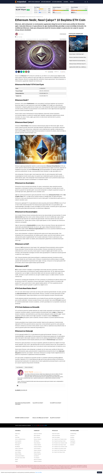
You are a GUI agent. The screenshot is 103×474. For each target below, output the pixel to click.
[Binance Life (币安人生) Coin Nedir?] (41, 411)
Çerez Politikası (18, 452)
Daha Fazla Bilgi (38, 472)
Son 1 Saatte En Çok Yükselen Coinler (59, 439)
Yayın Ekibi (17, 437)
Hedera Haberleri (37, 452)
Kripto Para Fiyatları (56, 433)
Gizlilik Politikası (18, 450)
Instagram (96, 41)
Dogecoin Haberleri (37, 450)
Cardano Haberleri (37, 444)
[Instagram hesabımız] (36, 425)
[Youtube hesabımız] (38, 425)
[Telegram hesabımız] (45, 425)
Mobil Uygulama (18, 442)
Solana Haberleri (92, 21)
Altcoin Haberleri (92, 17)
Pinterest (96, 51)
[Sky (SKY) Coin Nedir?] (58, 411)
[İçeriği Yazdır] (29, 72)
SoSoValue (72, 439)
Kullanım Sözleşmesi (19, 448)
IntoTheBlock (72, 442)
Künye (16, 435)
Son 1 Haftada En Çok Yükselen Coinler (59, 446)
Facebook (96, 34)
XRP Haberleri (92, 24)
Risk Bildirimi (17, 446)
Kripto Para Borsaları (56, 435)
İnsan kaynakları (18, 441)
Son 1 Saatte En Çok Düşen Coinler (59, 441)
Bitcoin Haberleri (92, 14)
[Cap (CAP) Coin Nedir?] (41, 396)
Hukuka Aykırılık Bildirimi (19, 455)
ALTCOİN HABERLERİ (56, 1)
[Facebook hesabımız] (32, 425)
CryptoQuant (72, 441)
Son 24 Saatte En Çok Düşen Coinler (59, 444)
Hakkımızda (17, 433)
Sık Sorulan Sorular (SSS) (20, 457)
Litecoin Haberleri (37, 448)
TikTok (95, 48)
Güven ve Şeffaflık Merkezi (20, 439)
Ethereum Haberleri (93, 19)
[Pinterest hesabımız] (42, 425)
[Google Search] (50, 72)
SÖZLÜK (72, 1)
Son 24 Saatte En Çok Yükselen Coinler (59, 442)
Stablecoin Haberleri (93, 29)
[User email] (17, 385)
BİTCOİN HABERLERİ (45, 1)
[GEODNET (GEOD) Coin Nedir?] (23, 411)
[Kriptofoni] (20, 2)
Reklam (16, 459)
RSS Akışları (17, 444)
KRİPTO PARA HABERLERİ (34, 1)
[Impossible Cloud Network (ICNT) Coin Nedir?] (23, 396)
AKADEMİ (66, 1)
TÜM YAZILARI (63, 34)
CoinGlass (72, 437)
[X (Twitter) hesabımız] (95, 37)
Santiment (72, 444)
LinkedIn (96, 54)
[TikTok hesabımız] (40, 425)
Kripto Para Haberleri (93, 12)
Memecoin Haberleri (93, 26)
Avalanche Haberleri (38, 446)
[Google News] (62, 72)
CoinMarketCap (73, 433)
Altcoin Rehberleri (63, 39)
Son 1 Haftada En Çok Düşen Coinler (59, 448)
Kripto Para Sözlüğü (56, 437)
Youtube (96, 44)
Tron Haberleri (36, 457)
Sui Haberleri (36, 455)
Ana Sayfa (92, 6)
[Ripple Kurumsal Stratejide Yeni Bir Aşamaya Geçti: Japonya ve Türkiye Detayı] (78, 51)
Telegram (96, 58)
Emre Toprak (21, 34)
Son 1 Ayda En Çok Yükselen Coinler (59, 450)
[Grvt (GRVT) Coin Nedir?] (58, 396)
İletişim (16, 461)
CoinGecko (72, 435)
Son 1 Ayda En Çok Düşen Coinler (58, 452)
